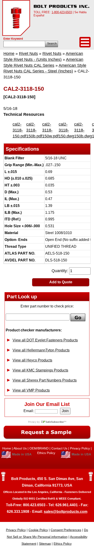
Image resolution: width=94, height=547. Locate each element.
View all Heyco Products (32, 360)
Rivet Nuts (28, 53)
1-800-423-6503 (62, 12)
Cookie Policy (38, 530)
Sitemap (45, 543)
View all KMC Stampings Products (40, 370)
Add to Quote (60, 282)
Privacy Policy (80, 448)
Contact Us (59, 448)
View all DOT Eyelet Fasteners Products (45, 340)
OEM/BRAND (39, 448)
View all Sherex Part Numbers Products (45, 380)
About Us (20, 448)
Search (52, 43)
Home (8, 53)
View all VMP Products (31, 390)
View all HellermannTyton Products (41, 350)
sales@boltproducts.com (65, 511)
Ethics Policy (46, 453)
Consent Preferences (66, 530)
